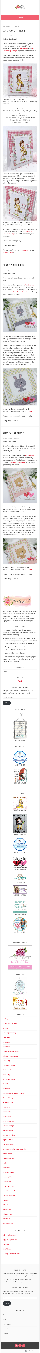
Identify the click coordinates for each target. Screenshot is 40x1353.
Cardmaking (6, 1037)
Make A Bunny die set (19, 292)
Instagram (25, 250)
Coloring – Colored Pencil (11, 1051)
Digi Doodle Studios (9, 1079)
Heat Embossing (8, 1102)
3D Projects (6, 1019)
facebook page (8, 252)
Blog (4, 1319)
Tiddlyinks (6, 1200)
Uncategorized (7, 1209)
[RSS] (23, 1345)
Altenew (5, 1028)
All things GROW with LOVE (11, 1254)
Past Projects (7, 1324)
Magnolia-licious (8, 1130)
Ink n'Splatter (7, 1112)
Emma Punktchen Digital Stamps (13, 1093)
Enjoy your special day (10, 1240)
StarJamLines (7, 1181)
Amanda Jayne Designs (10, 1033)
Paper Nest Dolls (8, 1140)
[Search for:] (20, 671)
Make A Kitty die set (18, 462)
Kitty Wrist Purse (13, 433)
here (31, 224)
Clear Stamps (7, 1047)
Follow (7, 703)
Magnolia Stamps (8, 1126)
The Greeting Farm (9, 1195)
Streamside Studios (9, 1186)
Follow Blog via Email (20, 687)
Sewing (5, 1163)
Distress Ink (6, 1088)
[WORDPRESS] (16, 1345)
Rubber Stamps (7, 1154)
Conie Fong (6, 1061)
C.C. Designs (29, 285)
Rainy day (6, 1244)
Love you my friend (14, 30)
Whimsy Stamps (8, 1223)
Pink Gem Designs (8, 1144)
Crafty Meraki (7, 1070)
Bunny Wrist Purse (14, 265)
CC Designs (6, 1042)
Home (5, 1315)
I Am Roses (6, 1107)
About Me (6, 1329)
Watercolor (6, 1219)
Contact (5, 1333)
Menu (21, 18)
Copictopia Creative (9, 1065)
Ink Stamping (7, 1116)
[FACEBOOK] (20, 1345)
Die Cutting (6, 1074)
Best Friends (7, 1249)
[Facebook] (18, 681)
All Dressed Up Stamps (10, 1023)
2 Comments (16, 270)
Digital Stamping (8, 1084)
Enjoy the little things (9, 1235)
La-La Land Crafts (8, 1121)
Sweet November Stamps (11, 1191)
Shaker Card (6, 1168)
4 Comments (16, 36)
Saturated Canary (8, 1158)
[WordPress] (21, 681)
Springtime (23, 48)
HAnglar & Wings (8, 1098)
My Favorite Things (9, 1135)
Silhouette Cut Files (9, 1172)
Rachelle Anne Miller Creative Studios (14, 1149)
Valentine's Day (7, 1214)
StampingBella (7, 1177)
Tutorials (5, 1205)
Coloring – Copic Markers (11, 1056)
